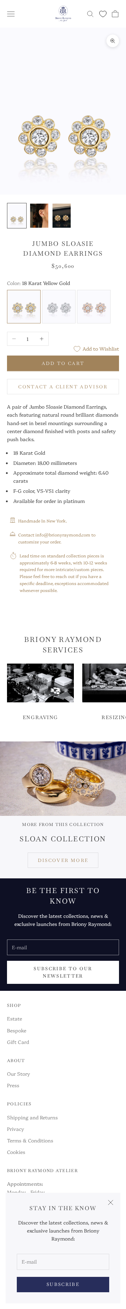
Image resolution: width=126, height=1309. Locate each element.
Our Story (18, 1073)
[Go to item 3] (61, 215)
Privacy (15, 1128)
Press (13, 1085)
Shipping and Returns (32, 1117)
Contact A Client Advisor (62, 387)
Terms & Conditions (30, 1140)
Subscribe (63, 1284)
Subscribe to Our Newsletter (63, 972)
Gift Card (18, 1041)
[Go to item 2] (39, 215)
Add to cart (63, 363)
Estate (14, 1018)
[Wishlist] (102, 13)
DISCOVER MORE (63, 860)
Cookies (16, 1151)
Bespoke (16, 1030)
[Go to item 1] (17, 215)
